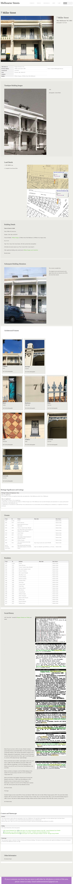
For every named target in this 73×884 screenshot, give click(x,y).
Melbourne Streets (10, 3)
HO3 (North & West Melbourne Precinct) (11, 833)
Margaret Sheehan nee (21, 617)
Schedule (57, 833)
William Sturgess (15, 237)
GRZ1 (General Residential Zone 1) (10, 830)
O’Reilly (28, 617)
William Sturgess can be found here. (31, 250)
